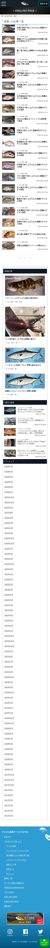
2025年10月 (9, 502)
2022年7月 (8, 605)
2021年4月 (8, 666)
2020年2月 (8, 687)
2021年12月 (9, 636)
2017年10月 (9, 785)
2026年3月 (8, 487)
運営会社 (7, 906)
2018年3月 (8, 759)
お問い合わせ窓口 (10, 897)
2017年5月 (8, 810)
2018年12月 (9, 718)
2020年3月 (8, 682)
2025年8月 (8, 512)
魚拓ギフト (10, 869)
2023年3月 (8, 584)
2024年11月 (9, 538)
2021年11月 (9, 641)
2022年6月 (8, 610)
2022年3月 (8, 620)
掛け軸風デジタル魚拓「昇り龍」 (18, 855)
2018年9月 (8, 728)
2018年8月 (8, 733)
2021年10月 (9, 646)
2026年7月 (8, 466)
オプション (10, 874)
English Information (11, 901)
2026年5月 (8, 476)
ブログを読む (9, 892)
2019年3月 (8, 708)
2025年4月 (8, 528)
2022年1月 (8, 631)
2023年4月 (8, 579)
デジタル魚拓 (11, 846)
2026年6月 (8, 471)
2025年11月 (9, 497)
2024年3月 (8, 559)
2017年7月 (8, 800)
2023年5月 (8, 574)
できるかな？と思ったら (13, 841)
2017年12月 (9, 774)
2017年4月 (8, 815)
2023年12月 (9, 564)
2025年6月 (8, 518)
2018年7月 (8, 738)
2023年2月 (8, 589)
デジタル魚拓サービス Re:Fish (15, 832)
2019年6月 (8, 697)
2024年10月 (9, 543)
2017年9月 (8, 790)
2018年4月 (8, 754)
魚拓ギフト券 (11, 864)
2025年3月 (8, 533)
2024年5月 (8, 548)
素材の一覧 (8, 878)
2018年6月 (8, 744)
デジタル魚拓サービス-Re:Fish (27, 941)
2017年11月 (9, 780)
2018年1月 (8, 769)
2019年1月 (8, 713)
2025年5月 (8, 523)
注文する (7, 837)
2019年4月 (8, 702)
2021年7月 (8, 661)
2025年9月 (8, 507)
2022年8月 (8, 600)
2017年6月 (8, 805)
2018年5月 (8, 749)
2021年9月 (8, 651)
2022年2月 (8, 625)
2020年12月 (9, 677)
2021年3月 (8, 672)
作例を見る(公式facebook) (14, 887)
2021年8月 (8, 656)
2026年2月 (8, 492)
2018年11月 (9, 723)
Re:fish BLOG (8, 16)
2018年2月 (8, 764)
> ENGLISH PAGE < (25, 10)
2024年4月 (8, 554)
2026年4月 (8, 482)
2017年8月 (8, 795)
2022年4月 (8, 615)
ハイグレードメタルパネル (16, 860)
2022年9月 (8, 595)
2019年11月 (9, 692)
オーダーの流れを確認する (14, 883)
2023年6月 (8, 569)
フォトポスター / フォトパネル (17, 851)
